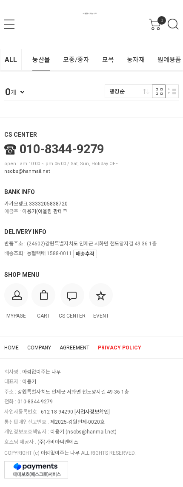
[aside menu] (9, 24)
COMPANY (39, 348)
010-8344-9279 (62, 149)
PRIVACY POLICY (119, 348)
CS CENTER (20, 134)
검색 (173, 24)
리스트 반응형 (172, 91)
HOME (11, 348)
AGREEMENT (74, 348)
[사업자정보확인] (92, 412)
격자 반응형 (159, 91)
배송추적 (85, 254)
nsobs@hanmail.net (27, 171)
